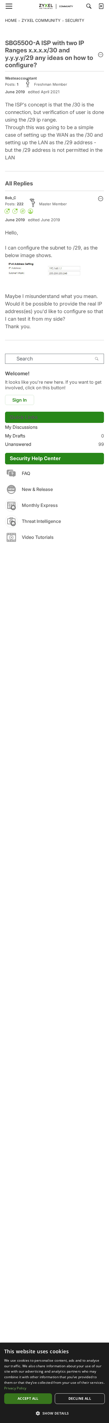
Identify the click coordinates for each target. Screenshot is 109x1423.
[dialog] (54, 1383)
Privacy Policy (15, 1388)
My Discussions (21, 427)
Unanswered (54, 444)
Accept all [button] (28, 1398)
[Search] (89, 6)
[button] (100, 55)
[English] (54, 6)
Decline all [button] (79, 1398)
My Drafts (54, 436)
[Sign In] (101, 6)
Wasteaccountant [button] (21, 78)
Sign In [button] (19, 400)
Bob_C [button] (10, 197)
